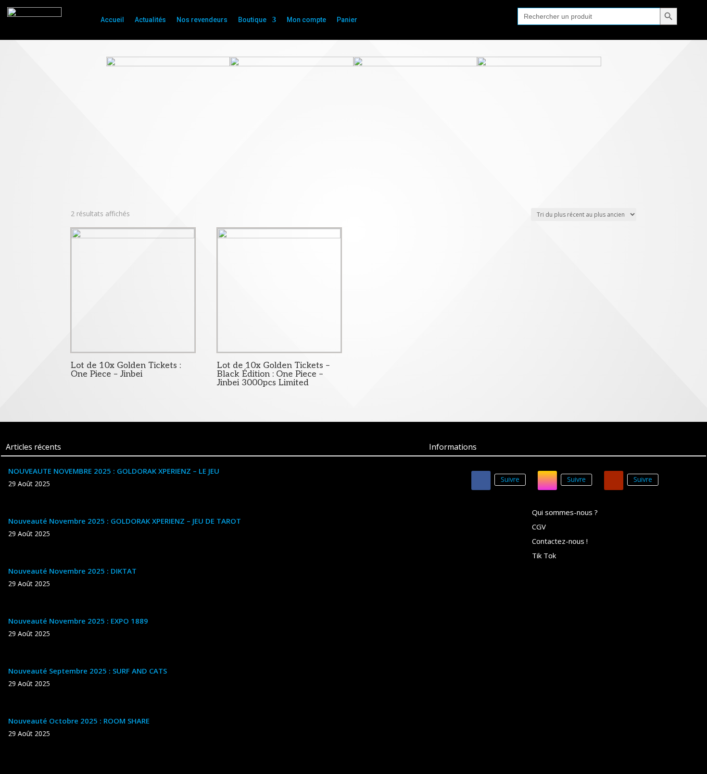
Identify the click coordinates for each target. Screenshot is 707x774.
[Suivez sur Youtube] (613, 480)
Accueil (112, 20)
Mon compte (306, 20)
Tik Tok (544, 556)
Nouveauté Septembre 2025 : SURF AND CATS (87, 671)
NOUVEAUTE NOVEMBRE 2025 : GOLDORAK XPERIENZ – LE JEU (113, 471)
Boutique (252, 20)
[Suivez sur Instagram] (547, 480)
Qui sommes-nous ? (565, 513)
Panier (347, 20)
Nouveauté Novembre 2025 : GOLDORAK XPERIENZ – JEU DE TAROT (124, 521)
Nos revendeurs (202, 20)
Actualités (150, 20)
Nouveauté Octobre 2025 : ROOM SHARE (79, 720)
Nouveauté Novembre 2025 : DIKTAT (72, 571)
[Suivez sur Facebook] (481, 480)
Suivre (510, 479)
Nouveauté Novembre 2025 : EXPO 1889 (78, 621)
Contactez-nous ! (560, 542)
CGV (539, 527)
